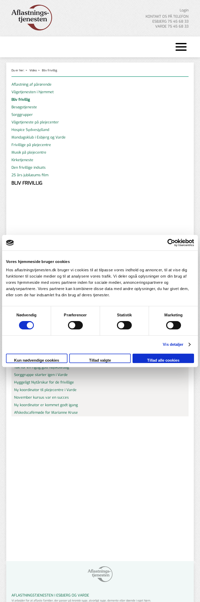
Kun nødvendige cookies (36, 360)
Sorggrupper (22, 114)
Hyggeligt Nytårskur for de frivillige (44, 382)
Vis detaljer (173, 344)
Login (184, 10)
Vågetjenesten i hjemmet (32, 92)
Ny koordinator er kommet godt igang (46, 405)
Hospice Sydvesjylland (30, 129)
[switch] (75, 325)
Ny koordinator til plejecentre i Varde (45, 389)
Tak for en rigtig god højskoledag (41, 367)
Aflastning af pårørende (31, 84)
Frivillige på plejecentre (31, 144)
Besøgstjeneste (24, 107)
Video (33, 70)
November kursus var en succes (41, 397)
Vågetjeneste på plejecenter (35, 122)
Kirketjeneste (22, 160)
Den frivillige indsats (28, 167)
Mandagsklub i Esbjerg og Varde (38, 137)
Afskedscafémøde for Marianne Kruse (46, 412)
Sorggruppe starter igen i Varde (41, 374)
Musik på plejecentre (28, 152)
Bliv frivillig (49, 70)
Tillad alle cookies (163, 360)
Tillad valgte (100, 360)
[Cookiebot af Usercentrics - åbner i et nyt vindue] (171, 243)
